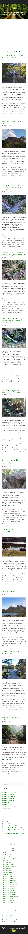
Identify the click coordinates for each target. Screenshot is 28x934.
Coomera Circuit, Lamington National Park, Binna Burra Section (12, 187)
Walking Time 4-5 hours (11, 643)
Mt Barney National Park (8, 841)
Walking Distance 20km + (8, 113)
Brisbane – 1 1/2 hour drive (9, 792)
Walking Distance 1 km (18, 448)
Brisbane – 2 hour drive (8, 798)
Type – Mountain (6, 868)
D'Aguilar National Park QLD (9, 814)
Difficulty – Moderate (7, 820)
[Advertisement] (14, 34)
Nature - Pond (8, 577)
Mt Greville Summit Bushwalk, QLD (12, 122)
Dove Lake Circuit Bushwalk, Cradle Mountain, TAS (12, 591)
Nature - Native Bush (15, 171)
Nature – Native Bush (7, 845)
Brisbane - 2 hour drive (9, 103)
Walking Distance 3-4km (8, 888)
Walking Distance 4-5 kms (8, 890)
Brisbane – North (6, 804)
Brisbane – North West (7, 806)
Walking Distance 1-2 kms (8, 878)
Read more (20, 99)
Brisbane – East (6, 802)
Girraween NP (5, 824)
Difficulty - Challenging (20, 169)
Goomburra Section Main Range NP (13, 374)
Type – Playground (7, 872)
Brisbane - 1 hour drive (9, 699)
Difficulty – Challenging (8, 816)
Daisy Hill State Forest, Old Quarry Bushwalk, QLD (11, 530)
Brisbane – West (6, 812)
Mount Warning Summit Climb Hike (12, 718)
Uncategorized (6, 874)
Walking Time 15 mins (7, 902)
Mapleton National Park (8, 839)
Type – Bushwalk (6, 862)
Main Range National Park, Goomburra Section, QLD (11, 391)
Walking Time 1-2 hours (17, 519)
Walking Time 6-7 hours (8, 916)
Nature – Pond (5, 847)
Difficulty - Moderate (7, 105)
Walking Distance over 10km (9, 450)
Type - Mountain (9, 641)
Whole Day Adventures (11, 115)
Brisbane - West (9, 169)
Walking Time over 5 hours (12, 452)
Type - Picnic (8, 448)
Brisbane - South (20, 370)
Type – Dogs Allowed (7, 864)
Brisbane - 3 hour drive (9, 509)
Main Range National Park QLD (10, 837)
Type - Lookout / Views (17, 111)
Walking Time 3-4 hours (8, 908)
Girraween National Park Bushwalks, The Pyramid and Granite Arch (12, 462)
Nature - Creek (13, 107)
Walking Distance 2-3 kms (12, 517)
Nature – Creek (6, 843)
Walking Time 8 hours (7, 918)
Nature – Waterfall (7, 851)
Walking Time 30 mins (7, 910)
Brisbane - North (20, 103)
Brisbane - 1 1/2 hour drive (10, 167)
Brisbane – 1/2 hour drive (8, 796)
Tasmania (4, 639)
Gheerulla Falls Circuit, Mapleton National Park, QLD (13, 56)
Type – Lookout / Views (8, 866)
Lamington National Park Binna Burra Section (13, 238)
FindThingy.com (22, 928)
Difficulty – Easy (6, 818)
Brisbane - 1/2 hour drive (9, 574)
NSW (3, 852)
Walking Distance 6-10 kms (14, 175)
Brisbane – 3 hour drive (8, 800)
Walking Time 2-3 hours (8, 382)
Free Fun (15, 105)
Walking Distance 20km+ (8, 886)
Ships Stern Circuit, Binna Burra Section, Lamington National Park (14, 254)
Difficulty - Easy (6, 440)
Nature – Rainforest (7, 849)
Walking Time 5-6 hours (8, 177)
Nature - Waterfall (9, 109)
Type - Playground (10, 707)
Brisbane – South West (7, 810)
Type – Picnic (5, 870)
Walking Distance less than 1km (10, 894)
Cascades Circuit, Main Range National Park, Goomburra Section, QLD (12, 321)
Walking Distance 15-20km (12, 244)
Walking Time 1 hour (11, 709)
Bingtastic (6, 928)
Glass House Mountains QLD (9, 826)
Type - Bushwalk (6, 111)
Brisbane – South (6, 808)
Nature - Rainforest (15, 240)
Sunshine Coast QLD (20, 109)
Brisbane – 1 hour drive (8, 794)
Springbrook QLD (6, 854)
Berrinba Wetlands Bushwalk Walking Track (12, 652)
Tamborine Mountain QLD (9, 858)
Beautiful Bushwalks (14, 12)
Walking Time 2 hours (7, 904)
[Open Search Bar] (26, 2)
